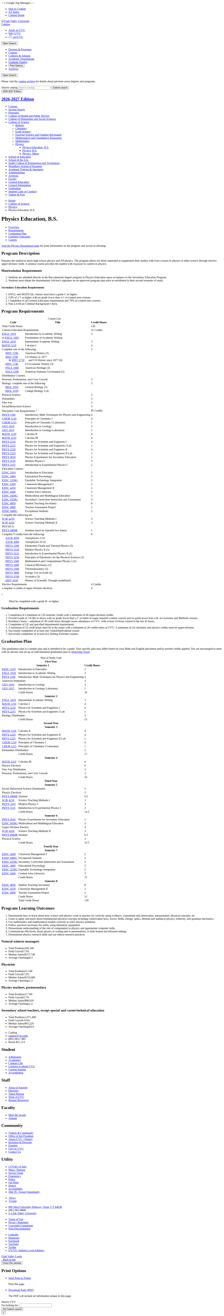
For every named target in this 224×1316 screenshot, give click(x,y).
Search (12, 1185)
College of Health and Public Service (28, 115)
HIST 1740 (11, 363)
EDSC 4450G (10, 495)
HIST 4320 (11, 580)
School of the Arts (18, 159)
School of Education (19, 156)
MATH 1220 (9, 434)
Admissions (14, 1056)
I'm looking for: (10, 1305)
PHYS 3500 (12, 568)
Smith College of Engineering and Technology (34, 163)
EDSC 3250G (10, 480)
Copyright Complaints (20, 1225)
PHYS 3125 (12, 553)
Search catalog (9, 87)
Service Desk (15, 1173)
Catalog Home (16, 15)
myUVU (18, 37)
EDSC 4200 (9, 484)
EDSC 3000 (9, 476)
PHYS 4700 (12, 576)
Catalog (5, 24)
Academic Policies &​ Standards (25, 169)
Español (12, 1145)
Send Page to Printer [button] (19, 1278)
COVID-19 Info (17, 1166)
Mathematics (22, 141)
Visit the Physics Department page (20, 245)
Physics (19, 144)
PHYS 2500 (12, 545)
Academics (14, 1060)
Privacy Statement (18, 1222)
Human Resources (18, 1100)
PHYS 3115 (8, 464)
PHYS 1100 (8, 414)
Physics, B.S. (29, 150)
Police (11, 1179)
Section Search (16, 109)
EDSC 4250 (9, 487)
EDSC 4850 (9, 503)
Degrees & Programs (19, 49)
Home (11, 200)
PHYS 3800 (12, 572)
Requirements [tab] (16, 230)
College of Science (18, 122)
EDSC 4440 (9, 491)
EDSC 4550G (10, 499)
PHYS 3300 (12, 561)
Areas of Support (17, 1087)
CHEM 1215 (9, 422)
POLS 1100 (12, 371)
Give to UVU (16, 1148)
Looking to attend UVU (21, 1066)
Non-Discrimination (19, 1228)
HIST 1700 (11, 353)
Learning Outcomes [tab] (19, 236)
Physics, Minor (30, 153)
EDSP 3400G (9, 511)
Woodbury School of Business (25, 166)
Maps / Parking (16, 1169)
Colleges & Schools (19, 55)
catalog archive (26, 81)
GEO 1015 (8, 430)
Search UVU (8, 1301)
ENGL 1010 (9, 333)
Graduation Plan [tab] (17, 233)
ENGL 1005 (12, 337)
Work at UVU (16, 1097)
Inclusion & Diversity (20, 1142)
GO (12, 1309)
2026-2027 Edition (17, 99)
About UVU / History (20, 1139)
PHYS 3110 (8, 461)
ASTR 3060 (12, 541)
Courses (12, 52)
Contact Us (14, 1151)
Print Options (16, 65)
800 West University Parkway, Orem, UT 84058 (35, 1207)
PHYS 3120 (12, 549)
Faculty (12, 178)
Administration (16, 172)
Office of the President (20, 1136)
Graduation (14, 188)
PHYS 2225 (9, 453)
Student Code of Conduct (22, 191)
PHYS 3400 (12, 565)
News (12, 1197)
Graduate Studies (17, 62)
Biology (19, 125)
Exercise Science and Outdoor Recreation (38, 134)
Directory (13, 1090)
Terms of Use (15, 1219)
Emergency (14, 1176)
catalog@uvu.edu (18, 1035)
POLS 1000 (12, 367)
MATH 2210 (9, 437)
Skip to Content (17, 8)
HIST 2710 (18, 360)
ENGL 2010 (9, 341)
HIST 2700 (11, 356)
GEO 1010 (8, 426)
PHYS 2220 (9, 449)
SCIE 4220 (8, 522)
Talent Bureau (16, 1093)
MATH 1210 (9, 345)
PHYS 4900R (10, 530)
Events (13, 1201)
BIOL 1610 (11, 390)
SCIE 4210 (8, 518)
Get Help (13, 1182)
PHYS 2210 (9, 441)
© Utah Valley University (22, 1213)
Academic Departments (21, 58)
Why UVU (14, 33)
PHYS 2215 (9, 445)
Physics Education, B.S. (35, 147)
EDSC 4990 (9, 507)
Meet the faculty (17, 1115)
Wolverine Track (80, 651)
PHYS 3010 (9, 457)
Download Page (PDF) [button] (21, 1290)
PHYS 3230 (12, 557)
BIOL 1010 (11, 387)
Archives (13, 68)
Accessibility (15, 1188)
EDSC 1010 (9, 472)
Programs (13, 112)
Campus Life (15, 1063)
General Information (19, 185)
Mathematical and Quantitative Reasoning (38, 137)
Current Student (17, 1069)
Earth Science (23, 131)
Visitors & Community (20, 1132)
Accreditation (15, 1072)
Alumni (12, 1118)
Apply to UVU (16, 30)
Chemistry (21, 128)
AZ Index (13, 12)
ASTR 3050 (12, 538)
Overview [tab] (13, 227)
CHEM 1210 (9, 418)
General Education (18, 182)
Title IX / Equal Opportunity (24, 1191)
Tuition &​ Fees (16, 194)
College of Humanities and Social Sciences (32, 119)
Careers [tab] (12, 239)
